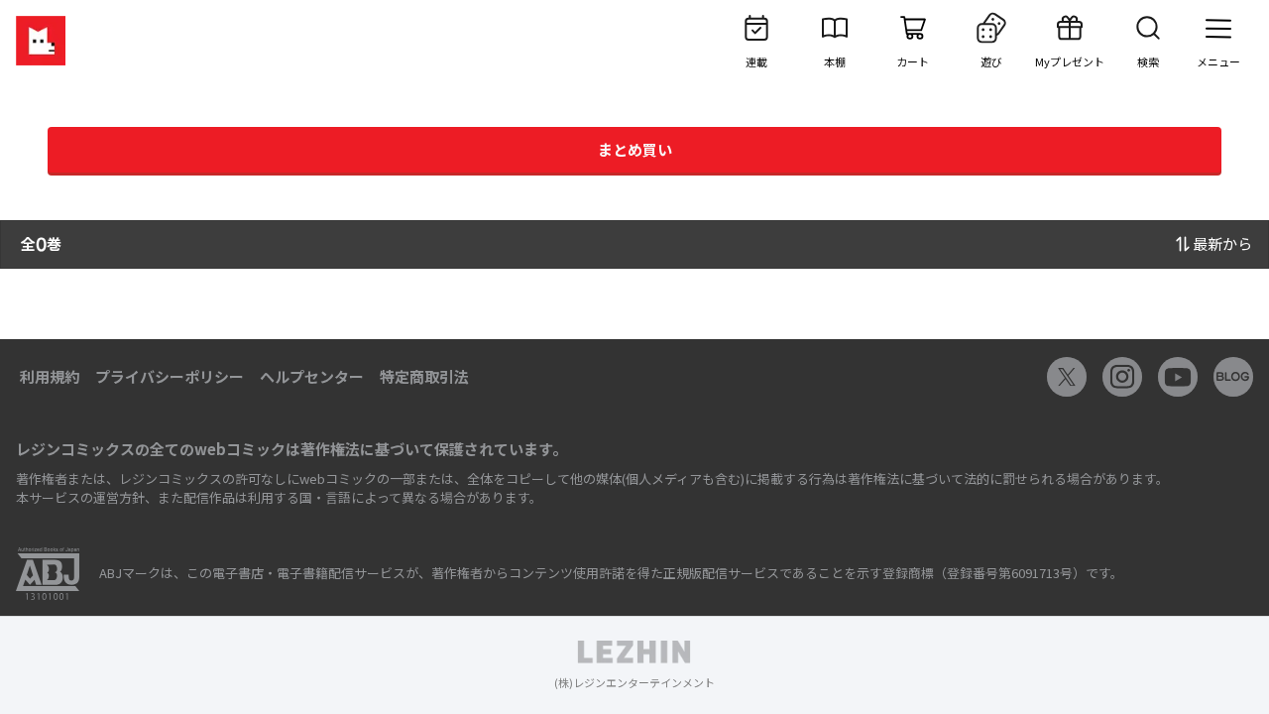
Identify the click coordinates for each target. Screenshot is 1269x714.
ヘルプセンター (312, 376)
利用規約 (49, 376)
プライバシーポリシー (169, 376)
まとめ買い (635, 149)
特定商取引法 (424, 376)
